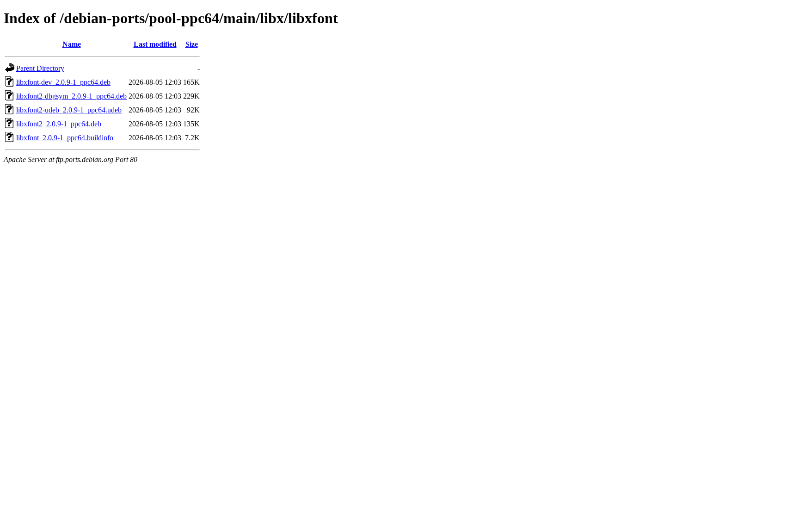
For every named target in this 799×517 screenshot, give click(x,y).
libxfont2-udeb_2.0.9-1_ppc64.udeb (69, 110)
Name (71, 44)
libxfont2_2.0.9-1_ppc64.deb (58, 124)
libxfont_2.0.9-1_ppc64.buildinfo (64, 138)
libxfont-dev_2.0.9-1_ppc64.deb (63, 82)
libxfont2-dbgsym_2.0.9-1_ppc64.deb (71, 96)
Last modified (155, 44)
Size (191, 44)
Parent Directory (40, 68)
